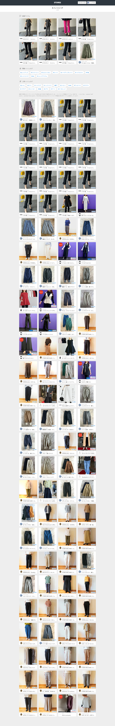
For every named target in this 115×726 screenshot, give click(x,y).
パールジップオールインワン (69, 263)
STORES (55, 2)
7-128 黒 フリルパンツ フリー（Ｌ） (71, 144)
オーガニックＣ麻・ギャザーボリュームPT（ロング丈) (75, 477)
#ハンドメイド (48, 85)
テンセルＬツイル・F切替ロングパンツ (91, 63)
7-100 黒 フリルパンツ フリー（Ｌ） (71, 167)
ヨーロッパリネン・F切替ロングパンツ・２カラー (93, 501)
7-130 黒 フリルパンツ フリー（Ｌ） (32, 144)
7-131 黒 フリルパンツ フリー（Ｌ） (91, 120)
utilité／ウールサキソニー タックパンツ (33, 715)
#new (32, 76)
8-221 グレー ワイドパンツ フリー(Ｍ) (52, 39)
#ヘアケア (23, 89)
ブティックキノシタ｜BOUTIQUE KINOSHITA (51, 404)
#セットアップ (24, 72)
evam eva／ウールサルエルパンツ (70, 691)
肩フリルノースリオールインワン (89, 215)
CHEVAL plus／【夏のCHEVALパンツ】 (32, 620)
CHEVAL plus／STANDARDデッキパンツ (33, 263)
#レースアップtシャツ (66, 72)
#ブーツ (53, 89)
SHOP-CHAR (84, 61)
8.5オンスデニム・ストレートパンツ (90, 239)
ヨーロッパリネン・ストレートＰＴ (31, 477)
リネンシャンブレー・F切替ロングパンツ (52, 120)
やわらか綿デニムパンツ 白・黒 (69, 405)
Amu (63, 713)
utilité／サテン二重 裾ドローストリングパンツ (93, 524)
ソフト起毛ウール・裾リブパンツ (31, 429)
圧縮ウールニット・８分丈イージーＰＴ (51, 286)
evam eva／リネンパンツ (29, 667)
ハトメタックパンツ (27, 334)
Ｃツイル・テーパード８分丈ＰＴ (50, 548)
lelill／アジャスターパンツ (68, 643)
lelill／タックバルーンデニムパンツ (31, 643)
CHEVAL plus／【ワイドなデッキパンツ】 (72, 453)
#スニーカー (32, 89)
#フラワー (86, 85)
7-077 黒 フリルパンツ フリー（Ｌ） (91, 191)
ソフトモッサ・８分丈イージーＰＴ (70, 429)
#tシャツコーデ (24, 76)
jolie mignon (25, 309)
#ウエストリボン (45, 72)
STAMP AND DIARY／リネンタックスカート (53, 358)
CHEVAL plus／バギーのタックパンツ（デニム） (93, 358)
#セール (22, 85)
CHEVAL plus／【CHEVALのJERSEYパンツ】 (73, 524)
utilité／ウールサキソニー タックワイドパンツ (54, 715)
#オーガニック (62, 89)
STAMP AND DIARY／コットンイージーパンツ (73, 620)
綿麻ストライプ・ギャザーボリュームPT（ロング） (54, 239)
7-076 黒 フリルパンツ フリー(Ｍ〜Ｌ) (33, 215)
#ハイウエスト (79, 72)
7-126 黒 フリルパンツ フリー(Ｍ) (32, 167)
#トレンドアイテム (42, 76)
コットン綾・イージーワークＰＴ (70, 382)
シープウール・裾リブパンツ (30, 453)
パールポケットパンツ (47, 334)
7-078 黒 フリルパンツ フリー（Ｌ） (71, 191)
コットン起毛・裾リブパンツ (88, 286)
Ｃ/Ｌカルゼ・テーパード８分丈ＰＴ (31, 548)
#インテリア (37, 85)
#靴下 (55, 85)
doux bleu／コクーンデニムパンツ (50, 667)
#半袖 (87, 72)
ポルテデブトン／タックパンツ (49, 572)
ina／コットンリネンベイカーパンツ (51, 382)
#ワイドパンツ (35, 72)
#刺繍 (39, 89)
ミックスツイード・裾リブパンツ (89, 405)
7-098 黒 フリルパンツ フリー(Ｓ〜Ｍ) (33, 191)
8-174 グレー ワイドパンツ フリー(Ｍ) (52, 63)
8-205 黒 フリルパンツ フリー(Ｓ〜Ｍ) (33, 63)
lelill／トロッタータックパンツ (89, 643)
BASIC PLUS (64, 404)
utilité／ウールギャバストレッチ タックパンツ (34, 691)
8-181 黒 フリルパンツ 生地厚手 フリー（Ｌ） (94, 39)
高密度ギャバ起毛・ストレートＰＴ (50, 429)
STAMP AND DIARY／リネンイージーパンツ (92, 334)
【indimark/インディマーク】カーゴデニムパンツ (93, 477)
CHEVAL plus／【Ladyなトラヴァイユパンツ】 (34, 572)
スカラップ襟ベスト (86, 382)
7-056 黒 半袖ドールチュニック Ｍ (71, 215)
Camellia (83, 213)
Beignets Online (65, 237)
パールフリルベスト (86, 263)
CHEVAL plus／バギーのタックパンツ (32, 382)
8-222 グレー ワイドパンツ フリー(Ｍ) (33, 39)
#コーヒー (63, 85)
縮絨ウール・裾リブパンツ (68, 286)
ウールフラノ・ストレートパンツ (31, 286)
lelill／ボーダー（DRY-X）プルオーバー (91, 715)
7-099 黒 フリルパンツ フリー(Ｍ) (90, 167)
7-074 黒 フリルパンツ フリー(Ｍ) (51, 215)
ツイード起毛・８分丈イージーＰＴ (90, 429)
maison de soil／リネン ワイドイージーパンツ (54, 620)
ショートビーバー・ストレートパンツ (32, 596)
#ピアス (46, 89)
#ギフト (29, 85)
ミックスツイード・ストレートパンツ (90, 310)
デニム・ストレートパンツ (68, 310)
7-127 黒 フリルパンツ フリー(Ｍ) (90, 144)
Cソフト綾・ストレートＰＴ (49, 643)
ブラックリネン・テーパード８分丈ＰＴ (71, 501)
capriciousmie (26, 37)
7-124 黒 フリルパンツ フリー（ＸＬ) (52, 167)
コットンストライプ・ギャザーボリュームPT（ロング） (36, 239)
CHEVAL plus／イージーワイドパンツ (51, 263)
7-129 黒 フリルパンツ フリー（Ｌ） (51, 144)
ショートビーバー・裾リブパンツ (89, 572)
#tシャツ (55, 72)
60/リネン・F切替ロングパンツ (30, 120)
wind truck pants (66, 715)
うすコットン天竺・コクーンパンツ (70, 334)
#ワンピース (77, 85)
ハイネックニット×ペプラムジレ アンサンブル (53, 310)
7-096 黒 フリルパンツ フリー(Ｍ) (51, 191)
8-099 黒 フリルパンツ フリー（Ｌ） (71, 63)
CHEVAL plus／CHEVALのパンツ (70, 239)
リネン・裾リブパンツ (47, 453)
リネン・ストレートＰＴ (48, 477)
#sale (69, 85)
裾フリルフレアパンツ (28, 358)
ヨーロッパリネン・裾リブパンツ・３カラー (33, 524)
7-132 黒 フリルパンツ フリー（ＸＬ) (71, 120)
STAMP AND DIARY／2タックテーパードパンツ (73, 572)
